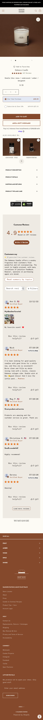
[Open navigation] (3, 10)
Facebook (6, 660)
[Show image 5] (25, 60)
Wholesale (6, 650)
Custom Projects (8, 653)
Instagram (6, 657)
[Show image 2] (17, 60)
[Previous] (11, 60)
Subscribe (10, 695)
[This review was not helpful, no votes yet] (36, 338)
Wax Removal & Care (10, 631)
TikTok (5, 664)
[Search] (36, 11)
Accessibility (7, 638)
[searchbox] (13, 288)
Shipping (6, 628)
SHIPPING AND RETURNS (14, 184)
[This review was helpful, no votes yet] (31, 338)
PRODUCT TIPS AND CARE (14, 191)
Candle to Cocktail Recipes (12, 602)
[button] (21, 66)
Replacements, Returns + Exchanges (15, 624)
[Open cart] (40, 11)
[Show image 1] (15, 60)
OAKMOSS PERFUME (31, 158)
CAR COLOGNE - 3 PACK (12, 158)
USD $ (20, 706)
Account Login (8, 609)
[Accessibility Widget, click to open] (39, 716)
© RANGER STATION (21, 712)
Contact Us (6, 621)
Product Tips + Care (10, 605)
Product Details (12, 177)
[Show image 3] (20, 60)
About (5, 595)
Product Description (13, 170)
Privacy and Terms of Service (13, 634)
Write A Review (21, 242)
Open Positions (8, 667)
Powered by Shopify (21, 715)
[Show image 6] (27, 60)
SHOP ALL (6, 536)
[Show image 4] (22, 60)
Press (4, 598)
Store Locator (7, 591)
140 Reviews (26, 73)
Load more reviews (21, 509)
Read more (21, 379)
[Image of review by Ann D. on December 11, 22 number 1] (9, 319)
